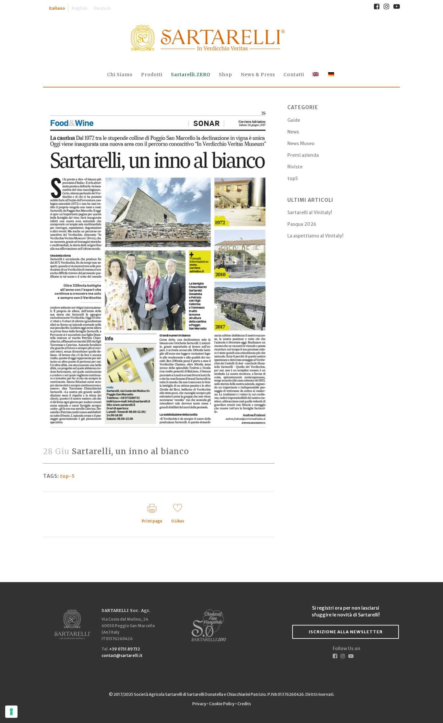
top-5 (67, 476)
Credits (244, 703)
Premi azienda (303, 155)
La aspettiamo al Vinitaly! (315, 236)
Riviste (295, 167)
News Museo (301, 143)
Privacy (199, 703)
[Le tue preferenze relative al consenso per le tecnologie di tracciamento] (11, 712)
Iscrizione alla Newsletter (346, 632)
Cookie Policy (221, 703)
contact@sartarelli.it (122, 655)
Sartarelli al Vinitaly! (309, 212)
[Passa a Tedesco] (332, 75)
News (293, 132)
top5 (292, 178)
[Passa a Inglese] (316, 75)
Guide (293, 120)
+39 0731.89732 (124, 649)
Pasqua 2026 (301, 224)
